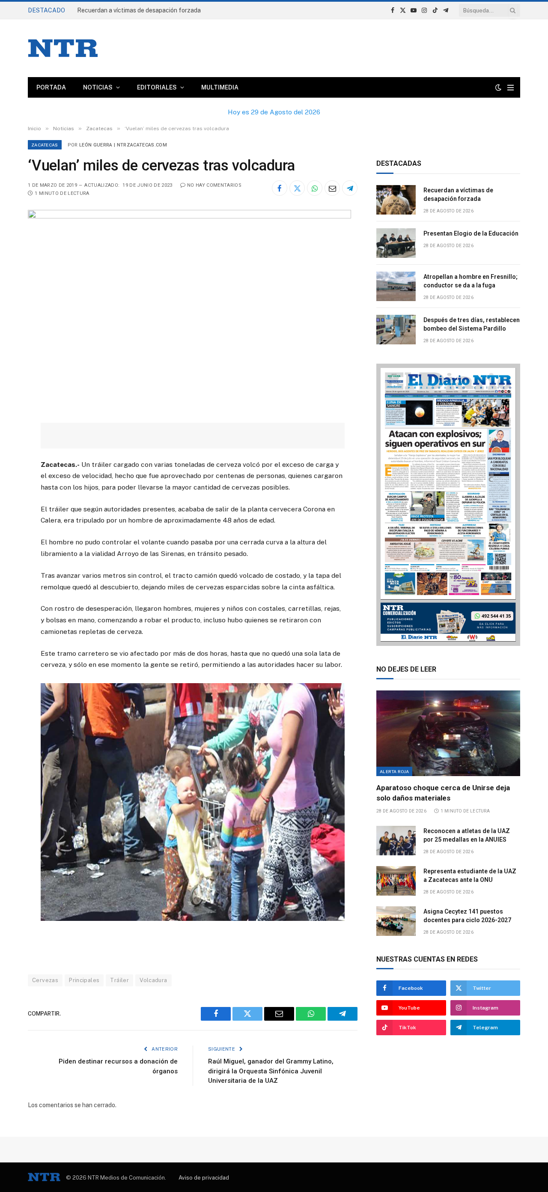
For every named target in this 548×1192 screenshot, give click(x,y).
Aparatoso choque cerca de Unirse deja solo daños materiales (443, 792)
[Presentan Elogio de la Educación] (396, 243)
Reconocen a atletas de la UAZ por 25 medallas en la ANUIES (466, 835)
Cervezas (45, 980)
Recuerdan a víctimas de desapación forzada (458, 194)
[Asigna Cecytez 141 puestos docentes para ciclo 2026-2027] (396, 921)
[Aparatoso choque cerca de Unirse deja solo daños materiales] (448, 733)
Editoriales (157, 87)
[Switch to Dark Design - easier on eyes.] (498, 87)
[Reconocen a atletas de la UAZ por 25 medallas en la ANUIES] (396, 840)
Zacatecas (44, 144)
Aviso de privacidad (204, 1177)
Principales (84, 980)
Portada (51, 87)
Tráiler (119, 980)
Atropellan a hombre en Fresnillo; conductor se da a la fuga (470, 281)
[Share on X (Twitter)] (297, 188)
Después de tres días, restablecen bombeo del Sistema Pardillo (471, 324)
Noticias (98, 87)
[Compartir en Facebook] (279, 188)
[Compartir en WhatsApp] (314, 188)
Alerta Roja (394, 771)
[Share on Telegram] (349, 188)
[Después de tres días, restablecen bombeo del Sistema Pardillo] (396, 329)
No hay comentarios (214, 185)
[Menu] (510, 87)
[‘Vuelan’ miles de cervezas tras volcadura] (189, 216)
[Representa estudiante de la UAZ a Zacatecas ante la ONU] (396, 881)
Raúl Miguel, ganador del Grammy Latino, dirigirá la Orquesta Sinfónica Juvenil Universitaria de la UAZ (271, 1071)
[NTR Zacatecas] (63, 48)
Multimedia (219, 87)
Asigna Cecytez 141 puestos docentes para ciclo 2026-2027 (467, 915)
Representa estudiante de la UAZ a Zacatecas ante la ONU (469, 875)
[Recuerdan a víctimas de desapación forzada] (396, 200)
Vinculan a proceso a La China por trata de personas (148, 10)
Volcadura (153, 980)
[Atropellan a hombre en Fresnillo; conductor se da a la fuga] (396, 286)
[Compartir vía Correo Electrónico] (332, 188)
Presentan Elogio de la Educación (470, 233)
